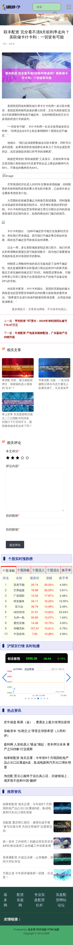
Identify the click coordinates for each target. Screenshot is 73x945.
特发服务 (19, 601)
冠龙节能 (19, 585)
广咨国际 (19, 595)
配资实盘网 (20, 899)
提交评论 (15, 545)
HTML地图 (53, 929)
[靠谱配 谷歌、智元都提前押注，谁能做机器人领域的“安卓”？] (18, 367)
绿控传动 (19, 612)
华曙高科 (19, 628)
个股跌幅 (23, 570)
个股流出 (53, 570)
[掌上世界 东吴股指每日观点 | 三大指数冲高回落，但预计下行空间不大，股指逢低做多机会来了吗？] (18, 402)
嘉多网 (5, 899)
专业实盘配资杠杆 (39, 899)
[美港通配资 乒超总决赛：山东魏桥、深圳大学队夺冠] (62, 859)
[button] (4, 677)
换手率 (66, 570)
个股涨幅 (8, 570)
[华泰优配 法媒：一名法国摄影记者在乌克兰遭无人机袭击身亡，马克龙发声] (54, 367)
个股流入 (38, 570)
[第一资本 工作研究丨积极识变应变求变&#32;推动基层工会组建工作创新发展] (62, 843)
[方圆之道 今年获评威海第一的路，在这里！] (62, 875)
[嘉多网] (11, 6)
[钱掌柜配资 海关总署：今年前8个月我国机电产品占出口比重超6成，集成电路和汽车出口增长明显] (62, 808)
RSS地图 (41, 929)
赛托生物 (19, 623)
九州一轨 (19, 617)
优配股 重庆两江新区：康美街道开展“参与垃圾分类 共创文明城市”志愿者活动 (27, 826)
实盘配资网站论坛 (61, 899)
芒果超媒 (19, 590)
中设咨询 (19, 634)
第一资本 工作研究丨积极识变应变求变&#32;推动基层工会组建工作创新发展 (28, 843)
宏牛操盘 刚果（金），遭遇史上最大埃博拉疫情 (37, 722)
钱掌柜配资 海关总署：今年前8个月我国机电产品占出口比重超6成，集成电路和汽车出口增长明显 (37, 762)
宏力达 (19, 606)
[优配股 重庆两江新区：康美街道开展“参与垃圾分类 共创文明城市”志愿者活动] (62, 826)
